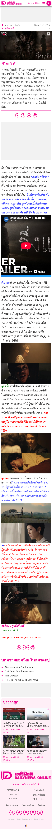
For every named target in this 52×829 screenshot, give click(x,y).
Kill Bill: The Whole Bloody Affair (21, 680)
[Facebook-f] (12, 812)
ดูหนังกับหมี (9, 28)
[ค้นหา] (48, 3)
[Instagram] (40, 812)
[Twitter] (28, 647)
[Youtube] (26, 812)
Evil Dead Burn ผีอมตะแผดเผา (20, 671)
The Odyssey (11, 676)
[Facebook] (24, 647)
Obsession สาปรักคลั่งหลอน (19, 667)
